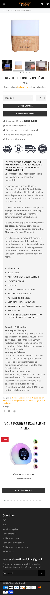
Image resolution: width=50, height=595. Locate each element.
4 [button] (30, 72)
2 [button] (23, 72)
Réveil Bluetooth (19, 398)
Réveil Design (34, 400)
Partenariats (8, 551)
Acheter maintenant (25, 114)
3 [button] (26, 72)
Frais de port (23, 87)
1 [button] (20, 72)
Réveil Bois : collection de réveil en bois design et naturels (24, 399)
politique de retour (11, 538)
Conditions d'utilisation (13, 542)
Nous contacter (9, 533)
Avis (4, 524)
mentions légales (10, 529)
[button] (4, 500)
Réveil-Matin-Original (17, 583)
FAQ (4, 520)
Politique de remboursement (16, 547)
